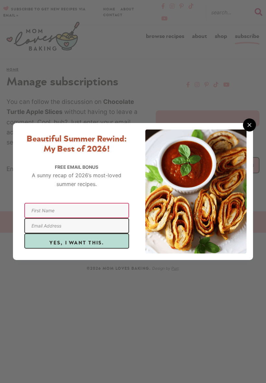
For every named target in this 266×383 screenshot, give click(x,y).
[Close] (249, 124)
